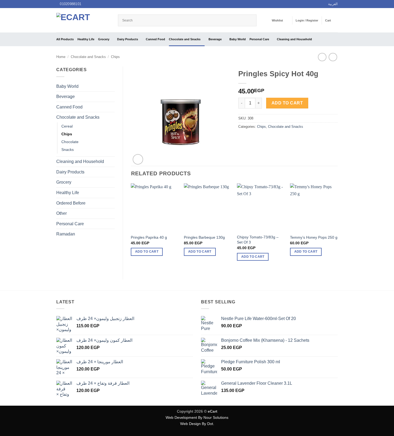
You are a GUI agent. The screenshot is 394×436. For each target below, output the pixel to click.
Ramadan (65, 234)
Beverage (215, 39)
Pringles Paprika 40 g (149, 237)
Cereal (67, 126)
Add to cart (287, 103)
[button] (307, 20)
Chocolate (70, 142)
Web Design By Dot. (197, 424)
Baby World (237, 39)
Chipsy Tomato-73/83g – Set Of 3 (257, 239)
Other (61, 213)
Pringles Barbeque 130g (204, 237)
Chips (115, 57)
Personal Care (259, 39)
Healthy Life (85, 39)
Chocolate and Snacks (184, 39)
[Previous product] (333, 57)
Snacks (67, 149)
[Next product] (322, 57)
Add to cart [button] (146, 251)
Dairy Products (127, 39)
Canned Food (155, 39)
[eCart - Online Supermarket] (83, 20)
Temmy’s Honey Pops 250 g (313, 237)
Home (60, 57)
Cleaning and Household (294, 39)
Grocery (103, 39)
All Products (65, 39)
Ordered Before (71, 203)
